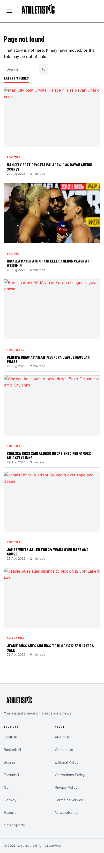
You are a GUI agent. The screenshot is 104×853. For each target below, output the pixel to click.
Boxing (13, 253)
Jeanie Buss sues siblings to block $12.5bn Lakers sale (50, 648)
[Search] (43, 69)
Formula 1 (11, 775)
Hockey (10, 800)
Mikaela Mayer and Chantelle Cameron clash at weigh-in (48, 263)
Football (15, 157)
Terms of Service (69, 800)
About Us (62, 737)
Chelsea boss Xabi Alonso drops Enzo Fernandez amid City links (49, 455)
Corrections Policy (70, 775)
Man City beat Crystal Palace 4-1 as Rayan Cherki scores (49, 167)
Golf (7, 787)
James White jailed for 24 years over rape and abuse (47, 551)
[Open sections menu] (9, 11)
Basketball (17, 638)
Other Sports (14, 825)
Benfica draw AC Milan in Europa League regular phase (48, 359)
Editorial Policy (66, 762)
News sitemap (67, 812)
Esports (10, 812)
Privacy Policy (66, 787)
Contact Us (64, 750)
